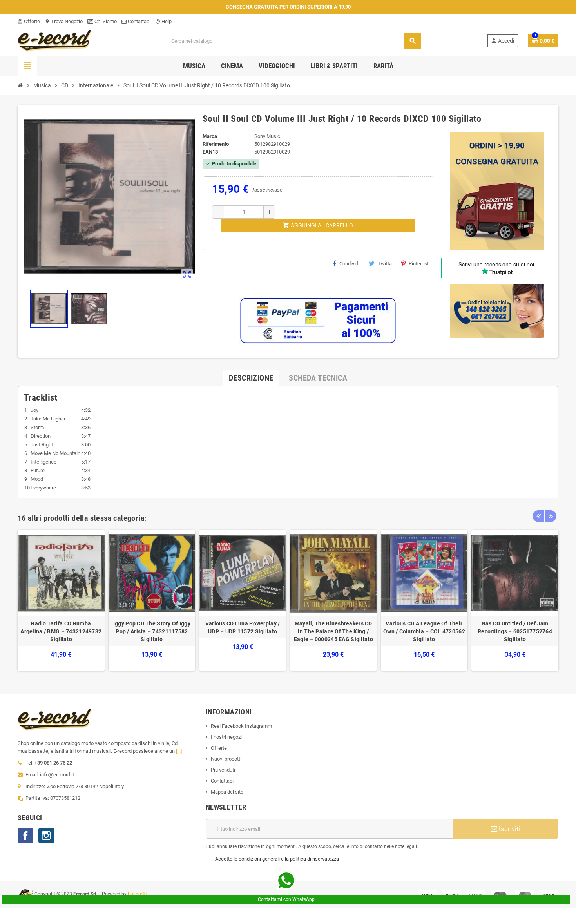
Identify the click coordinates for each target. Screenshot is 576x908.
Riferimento (216, 144)
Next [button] (550, 516)
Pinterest (419, 263)
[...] (179, 751)
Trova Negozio (64, 21)
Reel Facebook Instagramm (241, 726)
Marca (210, 136)
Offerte (29, 21)
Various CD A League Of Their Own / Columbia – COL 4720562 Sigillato (424, 631)
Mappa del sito (227, 792)
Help (163, 21)
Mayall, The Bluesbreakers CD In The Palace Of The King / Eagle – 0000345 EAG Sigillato (333, 631)
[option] (61, 600)
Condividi (349, 263)
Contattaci (138, 21)
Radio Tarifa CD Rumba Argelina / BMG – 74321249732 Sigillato (60, 631)
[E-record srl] (55, 40)
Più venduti (223, 770)
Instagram (46, 835)
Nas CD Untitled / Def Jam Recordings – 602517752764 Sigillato (515, 631)
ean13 (210, 152)
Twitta (385, 263)
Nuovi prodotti (226, 759)
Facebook (25, 835)
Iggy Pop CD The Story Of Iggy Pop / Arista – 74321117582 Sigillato (151, 631)
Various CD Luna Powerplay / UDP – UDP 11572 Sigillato (242, 627)
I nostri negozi (226, 737)
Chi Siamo (105, 21)
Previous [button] (538, 516)
